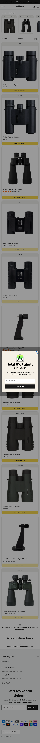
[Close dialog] (36, 352)
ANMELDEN (20, 386)
